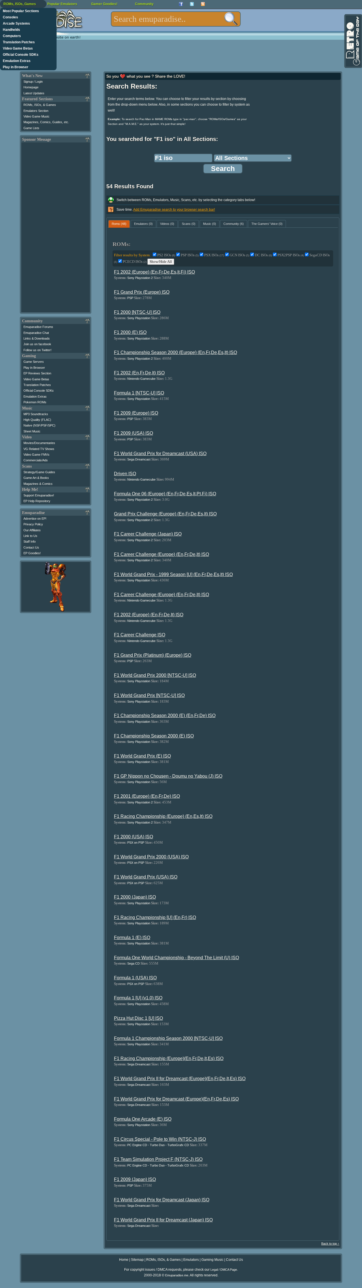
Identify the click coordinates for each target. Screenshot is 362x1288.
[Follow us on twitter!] (191, 4)
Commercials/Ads (35, 460)
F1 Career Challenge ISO (139, 634)
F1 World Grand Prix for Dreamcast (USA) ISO (160, 453)
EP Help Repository (36, 501)
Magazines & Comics (38, 483)
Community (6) (233, 223)
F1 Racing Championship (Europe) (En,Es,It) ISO (163, 816)
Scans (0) (188, 223)
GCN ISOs (239, 255)
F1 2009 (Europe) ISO (136, 413)
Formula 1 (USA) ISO (135, 977)
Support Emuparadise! (38, 495)
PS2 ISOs (166, 255)
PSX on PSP (135, 842)
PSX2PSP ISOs (290, 255)
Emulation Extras (17, 61)
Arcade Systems (16, 23)
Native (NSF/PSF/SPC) (39, 425)
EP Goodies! (32, 553)
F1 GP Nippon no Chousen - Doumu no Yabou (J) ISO (168, 776)
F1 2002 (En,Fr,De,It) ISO (139, 372)
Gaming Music (212, 1260)
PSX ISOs (214, 255)
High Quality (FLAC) (37, 419)
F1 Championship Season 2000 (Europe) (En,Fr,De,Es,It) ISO (175, 352)
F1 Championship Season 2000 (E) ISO (154, 735)
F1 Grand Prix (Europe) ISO (141, 292)
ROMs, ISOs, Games (19, 4)
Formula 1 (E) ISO (132, 937)
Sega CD (133, 963)
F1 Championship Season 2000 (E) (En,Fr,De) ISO (165, 715)
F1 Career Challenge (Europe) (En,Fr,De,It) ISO (161, 554)
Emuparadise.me (176, 1275)
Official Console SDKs (20, 55)
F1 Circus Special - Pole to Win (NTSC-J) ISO (160, 1139)
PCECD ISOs (134, 261)
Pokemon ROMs (34, 402)
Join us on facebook (37, 344)
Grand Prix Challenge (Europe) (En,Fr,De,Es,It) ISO (165, 513)
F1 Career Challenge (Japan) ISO (148, 534)
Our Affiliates (32, 530)
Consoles (10, 17)
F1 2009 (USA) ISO (133, 433)
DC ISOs (263, 255)
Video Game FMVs (36, 454)
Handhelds (11, 30)
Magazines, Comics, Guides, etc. (46, 122)
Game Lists (31, 128)
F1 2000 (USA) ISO (133, 836)
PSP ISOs (190, 255)
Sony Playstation (138, 318)
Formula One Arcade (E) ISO (142, 1119)
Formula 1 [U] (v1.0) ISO (138, 997)
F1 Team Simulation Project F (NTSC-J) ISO (158, 1159)
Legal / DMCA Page (223, 1269)
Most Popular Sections (21, 11)
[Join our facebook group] (180, 4)
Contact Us (31, 547)
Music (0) (209, 223)
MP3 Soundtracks (35, 414)
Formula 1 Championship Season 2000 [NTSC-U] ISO (168, 1038)
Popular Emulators (62, 4)
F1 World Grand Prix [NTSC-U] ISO (149, 695)
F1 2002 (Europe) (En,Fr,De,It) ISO (148, 614)
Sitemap (137, 1260)
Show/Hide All (161, 261)
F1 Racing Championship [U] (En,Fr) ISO (155, 917)
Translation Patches (19, 42)
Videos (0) (167, 223)
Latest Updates (33, 93)
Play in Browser (15, 67)
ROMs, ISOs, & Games (39, 104)
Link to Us (30, 536)
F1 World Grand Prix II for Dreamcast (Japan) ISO (163, 1219)
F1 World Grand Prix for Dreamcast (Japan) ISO (161, 1199)
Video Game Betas (18, 48)
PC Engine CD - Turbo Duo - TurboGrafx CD (158, 1145)
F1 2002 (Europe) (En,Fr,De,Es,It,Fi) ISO (154, 272)
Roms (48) (119, 223)
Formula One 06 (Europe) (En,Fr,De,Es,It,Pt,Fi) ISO (165, 493)
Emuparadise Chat (36, 332)
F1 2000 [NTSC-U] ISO (137, 312)
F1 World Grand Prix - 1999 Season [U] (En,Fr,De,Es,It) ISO (173, 574)
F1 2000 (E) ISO (130, 332)
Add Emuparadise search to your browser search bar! (174, 210)
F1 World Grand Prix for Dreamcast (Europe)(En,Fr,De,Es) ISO (176, 1099)
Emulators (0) (143, 223)
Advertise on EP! (34, 518)
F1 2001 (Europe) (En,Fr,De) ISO (147, 796)
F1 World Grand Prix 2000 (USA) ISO (151, 856)
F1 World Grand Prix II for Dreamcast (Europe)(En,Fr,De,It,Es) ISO (179, 1078)
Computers (12, 36)
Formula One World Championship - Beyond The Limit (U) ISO (176, 957)
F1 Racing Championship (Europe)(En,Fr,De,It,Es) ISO (168, 1058)
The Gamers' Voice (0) (267, 223)
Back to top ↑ (330, 1243)
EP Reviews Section (37, 373)
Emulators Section (35, 110)
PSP (130, 298)
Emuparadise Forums (38, 327)
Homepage (30, 87)
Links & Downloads (36, 338)
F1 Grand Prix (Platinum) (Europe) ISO (152, 655)
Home (123, 1260)
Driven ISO (125, 473)
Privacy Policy (33, 524)
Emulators (191, 1260)
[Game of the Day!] (352, 41)
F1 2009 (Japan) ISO (135, 1179)
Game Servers (33, 361)
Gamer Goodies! (104, 4)
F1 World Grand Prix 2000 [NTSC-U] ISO (155, 675)
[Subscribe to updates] (202, 4)
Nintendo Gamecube (141, 378)
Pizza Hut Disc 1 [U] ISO (138, 1018)
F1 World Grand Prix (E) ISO (142, 756)
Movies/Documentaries (39, 443)
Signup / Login (33, 81)
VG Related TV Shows (38, 449)
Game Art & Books (36, 477)
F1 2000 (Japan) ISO (135, 897)
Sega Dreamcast (138, 459)
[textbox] (176, 19)
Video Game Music (36, 116)
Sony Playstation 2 (140, 278)
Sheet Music (31, 431)
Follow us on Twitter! (37, 350)
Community (144, 4)
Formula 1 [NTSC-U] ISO (139, 393)
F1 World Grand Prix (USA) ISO (145, 877)
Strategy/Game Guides (39, 472)
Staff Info (29, 541)
